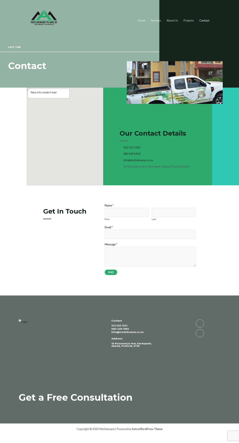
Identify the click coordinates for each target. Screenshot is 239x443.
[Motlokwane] (44, 20)
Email (109, 227)
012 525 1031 (119, 325)
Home (141, 20)
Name (109, 205)
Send (111, 272)
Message (111, 244)
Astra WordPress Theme (147, 429)
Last (154, 219)
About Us (172, 20)
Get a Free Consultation (76, 397)
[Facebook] (200, 333)
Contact (204, 20)
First (107, 219)
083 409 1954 (120, 328)
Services (156, 20)
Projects (188, 20)
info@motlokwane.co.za (127, 332)
